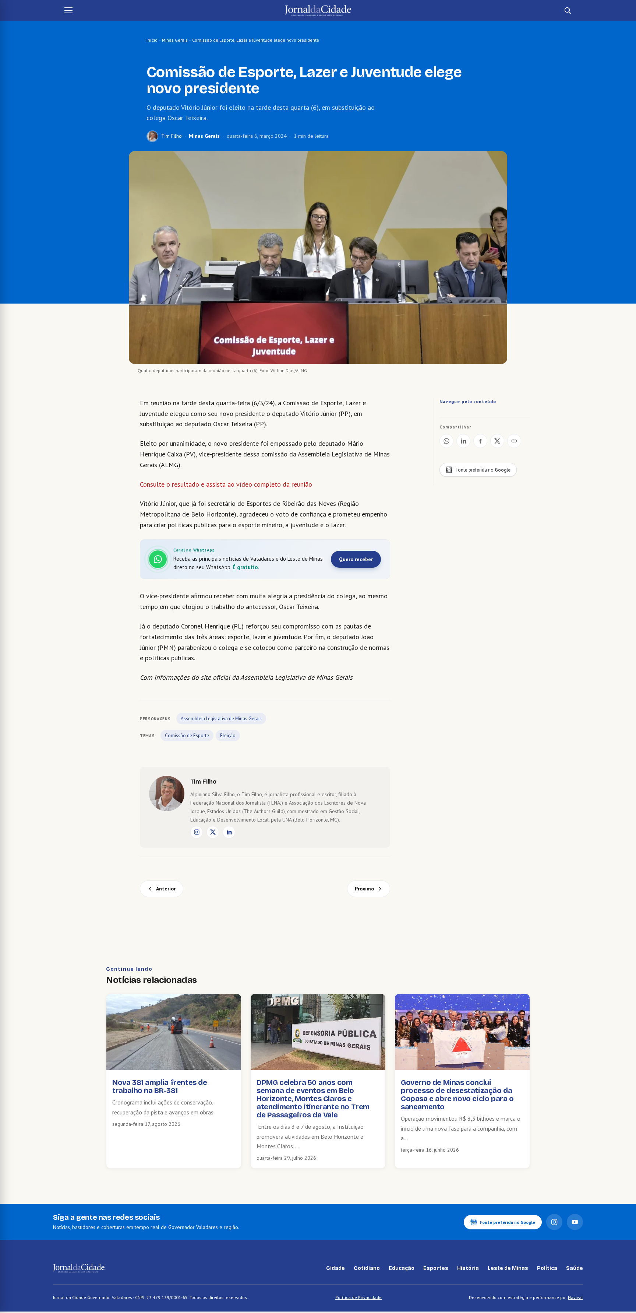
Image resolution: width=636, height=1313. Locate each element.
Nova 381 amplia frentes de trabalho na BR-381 (159, 1086)
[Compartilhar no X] (497, 441)
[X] (212, 832)
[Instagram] (196, 832)
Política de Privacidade (358, 1297)
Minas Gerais (175, 40)
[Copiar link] (514, 441)
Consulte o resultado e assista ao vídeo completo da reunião (226, 484)
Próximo (364, 888)
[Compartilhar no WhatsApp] (446, 441)
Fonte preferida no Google (507, 1222)
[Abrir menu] (68, 10)
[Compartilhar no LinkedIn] (463, 441)
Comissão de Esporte (187, 735)
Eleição (228, 735)
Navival (575, 1297)
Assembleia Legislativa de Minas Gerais (221, 718)
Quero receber (356, 559)
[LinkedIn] (229, 832)
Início (152, 40)
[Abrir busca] (567, 10)
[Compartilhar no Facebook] (480, 441)
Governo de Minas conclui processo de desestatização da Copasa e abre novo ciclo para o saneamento (457, 1094)
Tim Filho (171, 136)
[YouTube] (575, 1222)
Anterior (166, 888)
